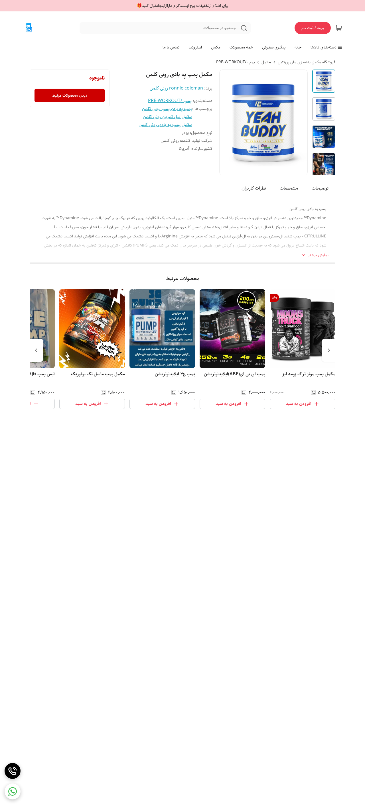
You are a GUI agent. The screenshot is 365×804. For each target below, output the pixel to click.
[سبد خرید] (338, 28)
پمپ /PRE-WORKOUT (235, 62)
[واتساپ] (13, 791)
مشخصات (289, 188)
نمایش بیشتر (318, 255)
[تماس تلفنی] (13, 771)
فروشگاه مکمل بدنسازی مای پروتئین (306, 62)
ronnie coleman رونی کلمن (176, 88)
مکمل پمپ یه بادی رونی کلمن (165, 124)
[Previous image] (227, 122)
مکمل (266, 62)
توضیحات (320, 188)
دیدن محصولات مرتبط (69, 95)
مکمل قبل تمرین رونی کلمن (167, 116)
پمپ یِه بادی (181, 108)
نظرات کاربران (254, 188)
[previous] (329, 350)
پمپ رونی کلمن (156, 108)
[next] (36, 350)
